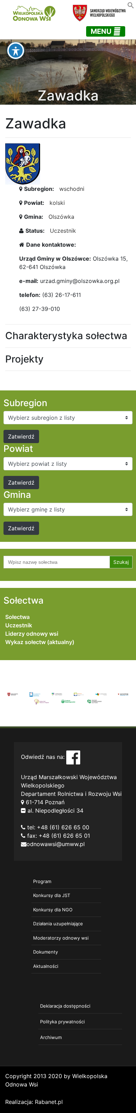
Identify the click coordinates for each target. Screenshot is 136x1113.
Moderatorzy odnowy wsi (61, 938)
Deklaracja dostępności (65, 1006)
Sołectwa (17, 616)
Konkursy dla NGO (53, 909)
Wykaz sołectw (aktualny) (39, 641)
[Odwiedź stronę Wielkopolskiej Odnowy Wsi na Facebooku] (73, 756)
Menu (102, 31)
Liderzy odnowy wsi (31, 633)
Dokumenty (45, 952)
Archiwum (51, 1037)
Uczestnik (63, 230)
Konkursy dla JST (51, 895)
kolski (57, 202)
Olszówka (61, 216)
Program (42, 881)
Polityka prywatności (62, 1021)
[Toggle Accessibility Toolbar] (15, 50)
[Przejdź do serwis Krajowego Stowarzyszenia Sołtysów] (94, 700)
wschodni (71, 188)
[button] (130, 4)
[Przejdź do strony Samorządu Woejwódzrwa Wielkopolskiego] (12, 693)
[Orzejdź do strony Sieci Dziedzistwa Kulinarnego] (34, 693)
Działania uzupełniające (58, 923)
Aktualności (45, 966)
